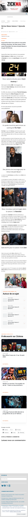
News (8, 21)
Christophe (3, 498)
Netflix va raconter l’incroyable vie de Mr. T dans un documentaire (13, 384)
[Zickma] (14, 11)
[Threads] (9, 486)
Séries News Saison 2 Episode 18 (13, 300)
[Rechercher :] (14, 17)
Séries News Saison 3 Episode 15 (13, 315)
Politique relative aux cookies (15, 511)
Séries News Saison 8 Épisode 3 (13, 307)
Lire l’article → (6, 364)
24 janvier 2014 (5, 31)
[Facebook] (5, 486)
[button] (26, 14)
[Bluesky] (2, 486)
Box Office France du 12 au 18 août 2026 (13, 356)
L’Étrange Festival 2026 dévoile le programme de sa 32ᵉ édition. (13, 412)
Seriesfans (12, 31)
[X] (7, 486)
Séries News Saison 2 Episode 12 (13, 323)
